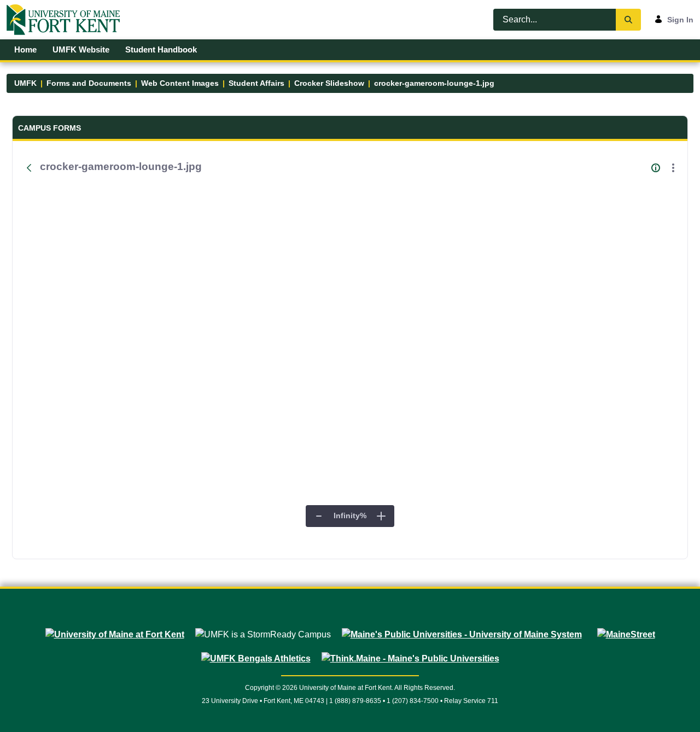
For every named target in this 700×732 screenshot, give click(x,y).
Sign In (680, 19)
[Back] (29, 168)
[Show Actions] (673, 168)
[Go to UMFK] (68, 19)
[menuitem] (26, 49)
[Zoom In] (381, 516)
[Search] (628, 19)
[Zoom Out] (319, 516)
